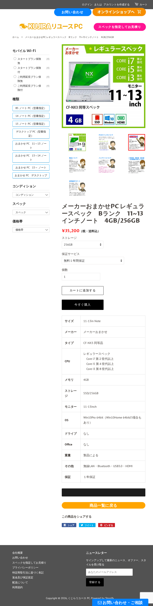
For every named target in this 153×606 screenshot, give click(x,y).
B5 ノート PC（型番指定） (30, 108)
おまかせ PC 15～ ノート (30, 167)
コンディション (24, 186)
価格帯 (18, 221)
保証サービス (71, 254)
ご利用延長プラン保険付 (29, 88)
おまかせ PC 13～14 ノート (30, 157)
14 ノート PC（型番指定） (30, 116)
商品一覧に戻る (103, 505)
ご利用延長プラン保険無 (29, 79)
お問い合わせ (73, 12)
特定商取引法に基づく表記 (28, 572)
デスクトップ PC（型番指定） (31, 133)
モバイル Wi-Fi (24, 51)
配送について (20, 582)
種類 (16, 99)
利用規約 (17, 587)
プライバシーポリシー (25, 567)
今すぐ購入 (82, 305)
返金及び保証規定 (22, 577)
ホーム (15, 37)
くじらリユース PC (79, 598)
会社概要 (17, 552)
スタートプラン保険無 (29, 61)
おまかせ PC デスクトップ (31, 175)
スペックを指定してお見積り (119, 27)
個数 (65, 270)
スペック (19, 204)
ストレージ (69, 238)
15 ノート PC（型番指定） (30, 123)
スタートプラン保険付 (29, 70)
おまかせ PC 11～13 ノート (30, 145)
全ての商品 (119, 11)
